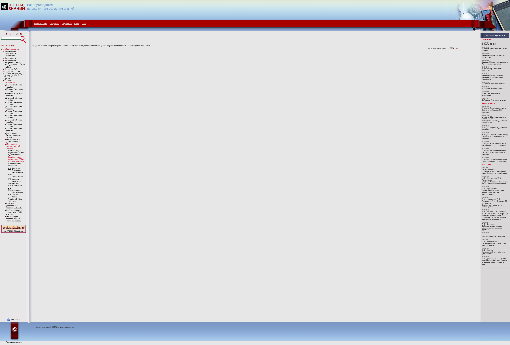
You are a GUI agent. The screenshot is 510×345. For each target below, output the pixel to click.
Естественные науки (498, 108)
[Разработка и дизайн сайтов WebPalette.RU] (13, 233)
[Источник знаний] (16, 32)
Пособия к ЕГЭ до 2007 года (15, 200)
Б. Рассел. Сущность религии (493, 84)
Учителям (8, 80)
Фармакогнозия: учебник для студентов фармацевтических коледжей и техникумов (494, 217)
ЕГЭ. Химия (12, 197)
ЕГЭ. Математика (15, 186)
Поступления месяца (13, 63)
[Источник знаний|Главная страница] (6, 34)
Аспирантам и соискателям (10, 55)
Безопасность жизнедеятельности (490, 120)
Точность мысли (40, 24)
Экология (485, 110)
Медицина (494, 128)
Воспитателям (10, 58)
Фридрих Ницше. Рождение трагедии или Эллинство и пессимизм (492, 77)
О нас (84, 24)
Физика (485, 145)
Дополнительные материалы (14, 165)
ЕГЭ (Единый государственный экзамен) (13, 146)
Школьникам (10, 82)
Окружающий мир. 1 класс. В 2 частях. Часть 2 (494, 244)
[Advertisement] (13, 273)
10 (448, 48)
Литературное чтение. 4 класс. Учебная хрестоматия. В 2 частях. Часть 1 (494, 192)
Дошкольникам (10, 60)
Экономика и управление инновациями (492, 206)
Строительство (488, 152)
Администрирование (14, 342)
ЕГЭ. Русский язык (15, 192)
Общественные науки (498, 117)
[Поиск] (9, 34)
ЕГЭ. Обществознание (14, 189)
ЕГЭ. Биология (14, 168)
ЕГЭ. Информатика (15, 177)
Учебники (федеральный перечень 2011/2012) (14, 206)
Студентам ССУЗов (12, 71)
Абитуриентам (10, 51)
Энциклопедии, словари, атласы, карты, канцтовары (13, 219)
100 (456, 48)
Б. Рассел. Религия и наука (492, 89)
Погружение (54, 24)
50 (453, 48)
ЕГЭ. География (14, 170)
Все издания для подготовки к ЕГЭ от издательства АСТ (16, 153)
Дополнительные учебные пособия (13, 141)
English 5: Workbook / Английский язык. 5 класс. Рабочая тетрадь (495, 183)
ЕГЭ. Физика (13, 195)
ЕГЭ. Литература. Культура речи (15, 182)
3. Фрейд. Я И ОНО (489, 44)
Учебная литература (11, 49)
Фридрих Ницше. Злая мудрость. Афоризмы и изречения (495, 63)
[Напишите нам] (13, 34)
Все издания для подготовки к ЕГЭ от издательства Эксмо (16, 159)
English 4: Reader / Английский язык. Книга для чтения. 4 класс (494, 172)
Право (484, 161)
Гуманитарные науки (498, 135)
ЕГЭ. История (13, 179)
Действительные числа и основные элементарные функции (492, 228)
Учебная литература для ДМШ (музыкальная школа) (14, 76)
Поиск (76, 24)
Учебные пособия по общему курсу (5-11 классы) (14, 212)
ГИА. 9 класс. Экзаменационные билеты (13, 135)
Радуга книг (67, 24)
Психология (486, 137)
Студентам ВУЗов (12, 69)
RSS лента (15, 320)
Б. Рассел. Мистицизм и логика (494, 100)
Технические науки (497, 150)
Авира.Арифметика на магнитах (494, 237)
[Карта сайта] (17, 34)
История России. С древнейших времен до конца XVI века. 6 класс (494, 262)
